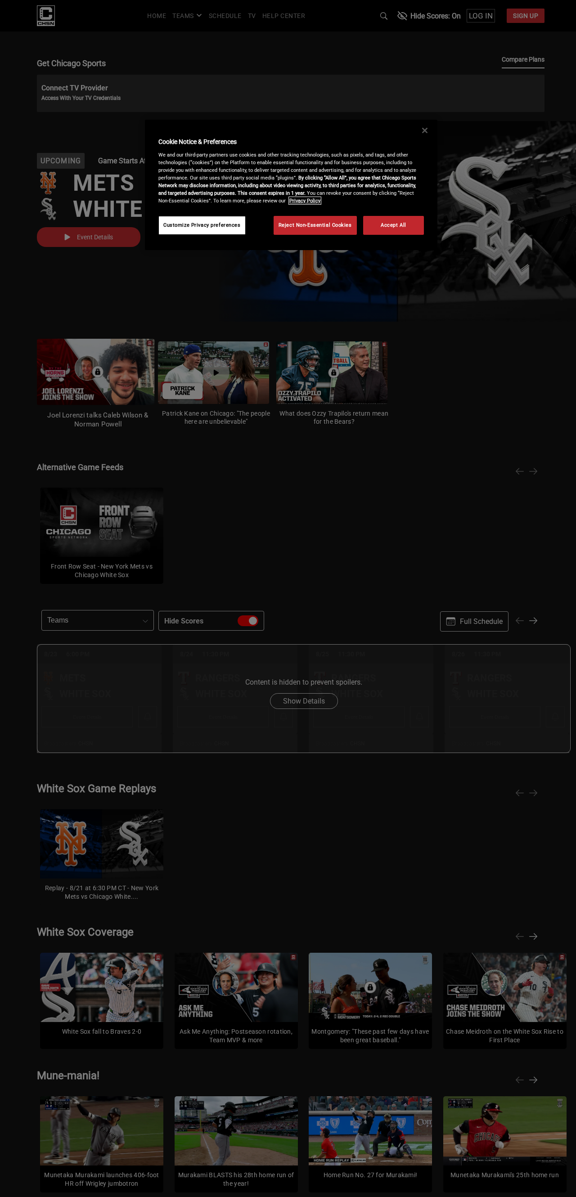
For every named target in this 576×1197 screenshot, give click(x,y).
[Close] (425, 130)
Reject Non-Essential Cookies (315, 225)
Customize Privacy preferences (202, 225)
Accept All (393, 225)
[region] (291, 185)
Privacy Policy (304, 200)
